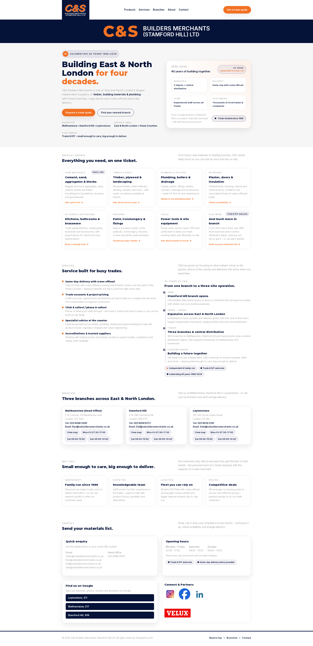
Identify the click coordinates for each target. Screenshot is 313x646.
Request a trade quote (79, 112)
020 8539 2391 (206, 423)
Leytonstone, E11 (77, 597)
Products (129, 9)
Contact (183, 9)
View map (72, 432)
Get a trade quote (237, 9)
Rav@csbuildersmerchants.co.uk (91, 426)
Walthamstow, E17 (78, 606)
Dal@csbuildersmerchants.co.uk (154, 426)
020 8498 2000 (78, 423)
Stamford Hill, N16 (78, 615)
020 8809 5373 (142, 423)
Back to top (215, 638)
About (171, 9)
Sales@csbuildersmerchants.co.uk (85, 556)
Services (144, 9)
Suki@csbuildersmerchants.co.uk (219, 426)
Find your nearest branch (115, 112)
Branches (158, 9)
